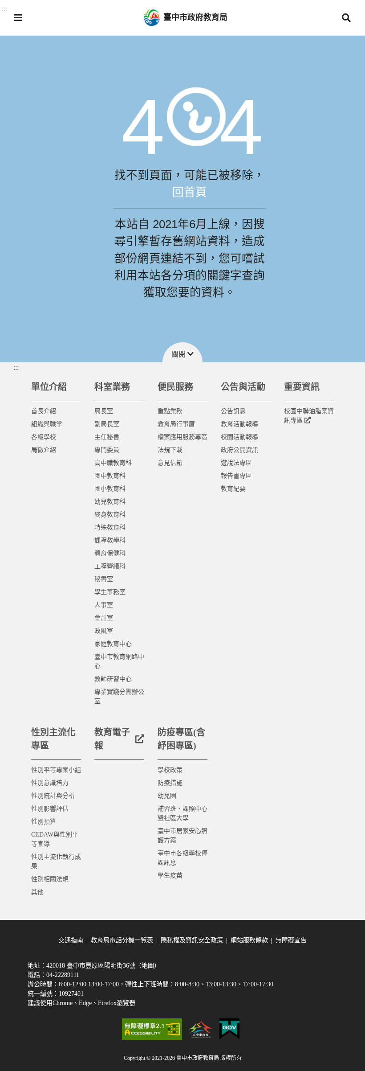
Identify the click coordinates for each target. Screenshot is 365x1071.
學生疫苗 (170, 875)
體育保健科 (110, 553)
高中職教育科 (113, 463)
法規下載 (170, 450)
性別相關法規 (50, 879)
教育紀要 (233, 488)
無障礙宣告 (291, 940)
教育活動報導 (239, 424)
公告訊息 (233, 411)
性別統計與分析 (53, 795)
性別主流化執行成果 (56, 862)
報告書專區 (236, 475)
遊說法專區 (236, 463)
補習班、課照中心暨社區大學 (182, 813)
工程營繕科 (110, 566)
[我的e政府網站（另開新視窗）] (229, 1029)
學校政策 (170, 770)
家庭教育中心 (113, 643)
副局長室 (106, 424)
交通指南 (70, 940)
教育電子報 (112, 739)
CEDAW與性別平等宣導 (54, 839)
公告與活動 (243, 387)
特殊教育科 (110, 527)
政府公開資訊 (239, 450)
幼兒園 (167, 795)
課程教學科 (110, 540)
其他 (37, 892)
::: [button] (4, 8)
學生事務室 (110, 592)
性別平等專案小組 (56, 770)
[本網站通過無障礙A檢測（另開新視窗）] (152, 1029)
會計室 (103, 618)
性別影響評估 (50, 808)
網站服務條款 (249, 940)
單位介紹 (49, 387)
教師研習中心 (113, 679)
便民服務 (175, 387)
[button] (18, 18)
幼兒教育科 (110, 501)
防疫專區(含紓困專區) (181, 739)
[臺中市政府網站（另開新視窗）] (201, 1029)
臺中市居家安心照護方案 (182, 836)
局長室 (103, 411)
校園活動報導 (239, 437)
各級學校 (43, 437)
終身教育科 (110, 514)
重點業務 (170, 411)
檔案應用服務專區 (182, 437)
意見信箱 (170, 463)
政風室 (103, 631)
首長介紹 (43, 411)
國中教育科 (110, 475)
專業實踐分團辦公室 (119, 697)
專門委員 (106, 450)
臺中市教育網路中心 (119, 661)
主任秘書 (106, 437)
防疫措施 (170, 783)
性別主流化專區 (53, 739)
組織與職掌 (46, 424)
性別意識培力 (50, 783)
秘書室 (103, 579)
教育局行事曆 (176, 424)
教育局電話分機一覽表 (122, 940)
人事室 (103, 605)
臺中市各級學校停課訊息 (182, 858)
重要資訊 (302, 387)
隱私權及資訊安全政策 (192, 940)
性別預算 (43, 821)
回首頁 (189, 192)
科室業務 (112, 387)
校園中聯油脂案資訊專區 (309, 416)
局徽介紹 (43, 450)
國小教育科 (110, 488)
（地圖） (147, 965)
